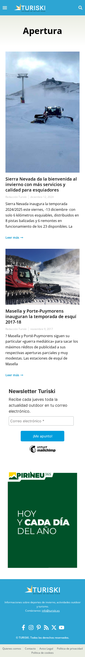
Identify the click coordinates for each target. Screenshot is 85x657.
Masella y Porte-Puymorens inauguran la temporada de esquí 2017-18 (40, 316)
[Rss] (46, 627)
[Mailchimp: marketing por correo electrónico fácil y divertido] (42, 452)
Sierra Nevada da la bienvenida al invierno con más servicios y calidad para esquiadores (41, 184)
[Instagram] (31, 627)
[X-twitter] (54, 627)
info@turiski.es (51, 610)
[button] (80, 7)
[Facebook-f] (23, 627)
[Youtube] (61, 627)
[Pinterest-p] (38, 627)
